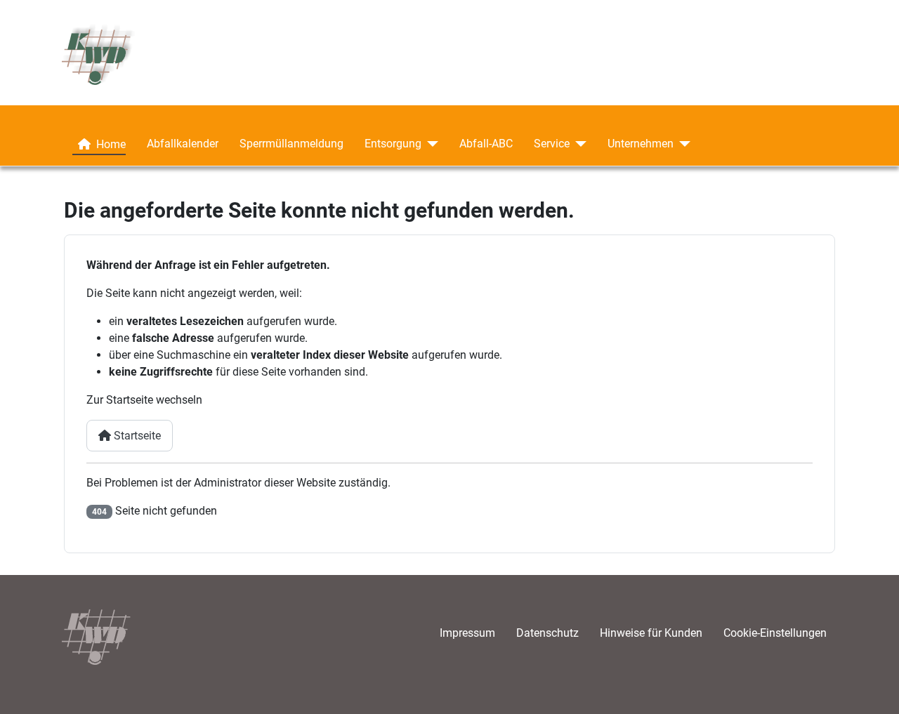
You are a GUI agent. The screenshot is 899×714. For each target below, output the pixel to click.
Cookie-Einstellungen (775, 633)
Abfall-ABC (486, 143)
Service (552, 143)
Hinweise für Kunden (651, 633)
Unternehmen (641, 143)
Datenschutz (547, 633)
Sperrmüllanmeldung (291, 143)
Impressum (467, 633)
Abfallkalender (182, 143)
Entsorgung (393, 143)
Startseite (136, 435)
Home (111, 144)
